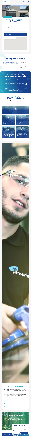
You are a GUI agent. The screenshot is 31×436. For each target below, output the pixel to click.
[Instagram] (0, 176)
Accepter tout (24, 432)
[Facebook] (0, 175)
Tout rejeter (16, 432)
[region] (20, 429)
